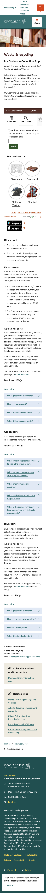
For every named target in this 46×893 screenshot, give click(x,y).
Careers (23, 1)
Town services (21, 744)
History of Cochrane (13, 855)
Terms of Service (24, 212)
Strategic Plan (32, 855)
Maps (22, 14)
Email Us (12, 802)
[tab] (11, 120)
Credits (32, 860)
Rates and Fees (22, 374)
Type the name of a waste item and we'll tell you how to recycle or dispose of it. (23, 133)
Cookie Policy (36, 212)
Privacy (13, 212)
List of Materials (10, 217)
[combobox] (23, 141)
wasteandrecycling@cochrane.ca (25, 656)
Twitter (28, 870)
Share (35, 111)
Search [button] (13, 146)
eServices (24, 4)
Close (8, 885)
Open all (8, 389)
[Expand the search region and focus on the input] (40, 7)
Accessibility (20, 860)
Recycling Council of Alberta (21, 724)
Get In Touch (9, 775)
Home (7, 744)
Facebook (11, 870)
